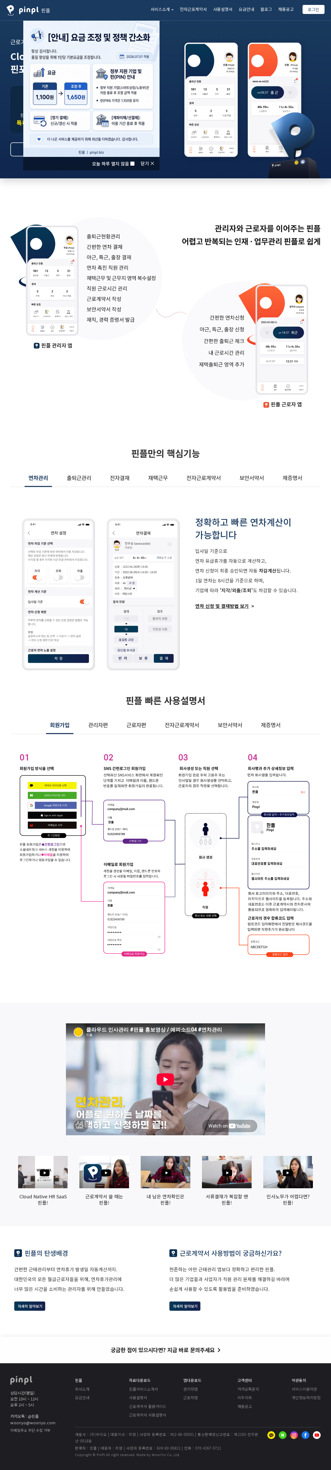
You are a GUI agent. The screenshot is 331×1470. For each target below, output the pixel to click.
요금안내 (246, 9)
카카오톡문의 (248, 1389)
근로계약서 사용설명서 (147, 1415)
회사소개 (82, 1389)
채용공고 (286, 9)
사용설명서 (222, 9)
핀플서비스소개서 (143, 1389)
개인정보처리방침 (306, 1397)
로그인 (313, 9)
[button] (162, 9)
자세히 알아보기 (30, 1306)
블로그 (266, 9)
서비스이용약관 (304, 1389)
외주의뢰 (244, 1397)
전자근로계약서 (193, 9)
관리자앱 (190, 1389)
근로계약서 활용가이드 (147, 1406)
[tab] (38, 478)
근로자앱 (190, 1397)
